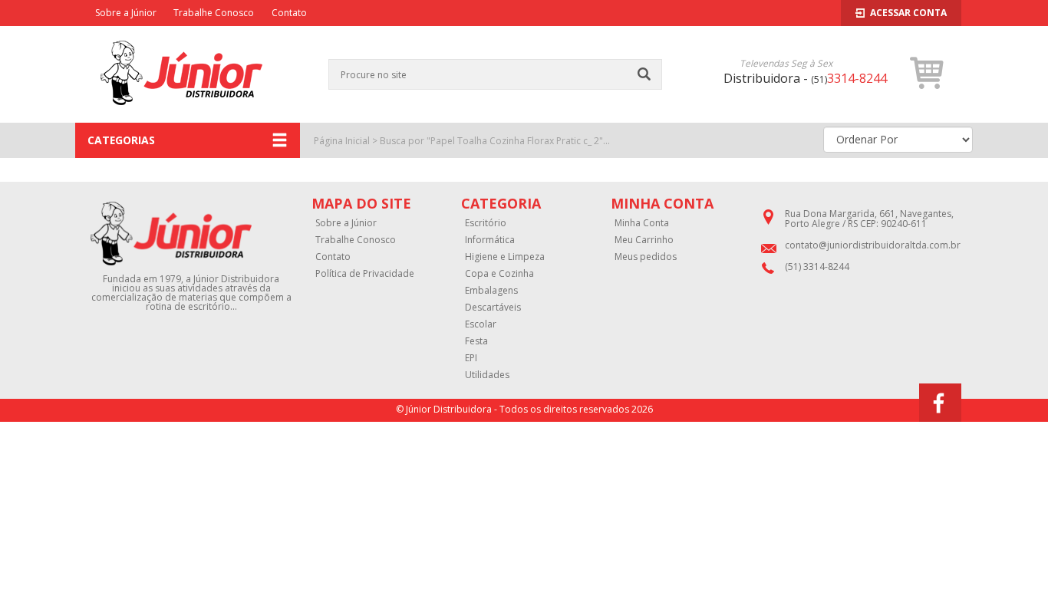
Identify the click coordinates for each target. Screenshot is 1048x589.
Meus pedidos (646, 257)
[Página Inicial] (181, 114)
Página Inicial (342, 140)
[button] (927, 73)
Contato (289, 12)
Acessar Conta (908, 12)
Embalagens (491, 290)
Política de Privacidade (364, 273)
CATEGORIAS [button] (121, 140)
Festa (476, 341)
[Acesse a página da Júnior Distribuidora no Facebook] (940, 402)
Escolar (480, 324)
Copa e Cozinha (499, 273)
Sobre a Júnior (126, 12)
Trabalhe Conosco (213, 12)
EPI (471, 358)
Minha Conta (642, 223)
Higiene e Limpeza (505, 257)
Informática (490, 240)
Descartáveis (493, 307)
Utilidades (487, 375)
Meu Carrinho (644, 240)
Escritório (485, 223)
